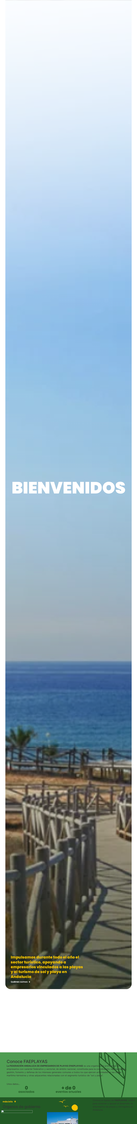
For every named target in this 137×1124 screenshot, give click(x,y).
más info (8, 1101)
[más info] (15, 1102)
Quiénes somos (19, 981)
